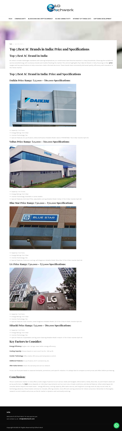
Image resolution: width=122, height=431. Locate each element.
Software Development (102, 19)
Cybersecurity (20, 19)
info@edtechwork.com (27, 419)
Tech (10, 19)
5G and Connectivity (62, 19)
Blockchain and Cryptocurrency (40, 19)
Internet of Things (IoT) (82, 19)
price (110, 63)
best (26, 384)
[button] (116, 425)
